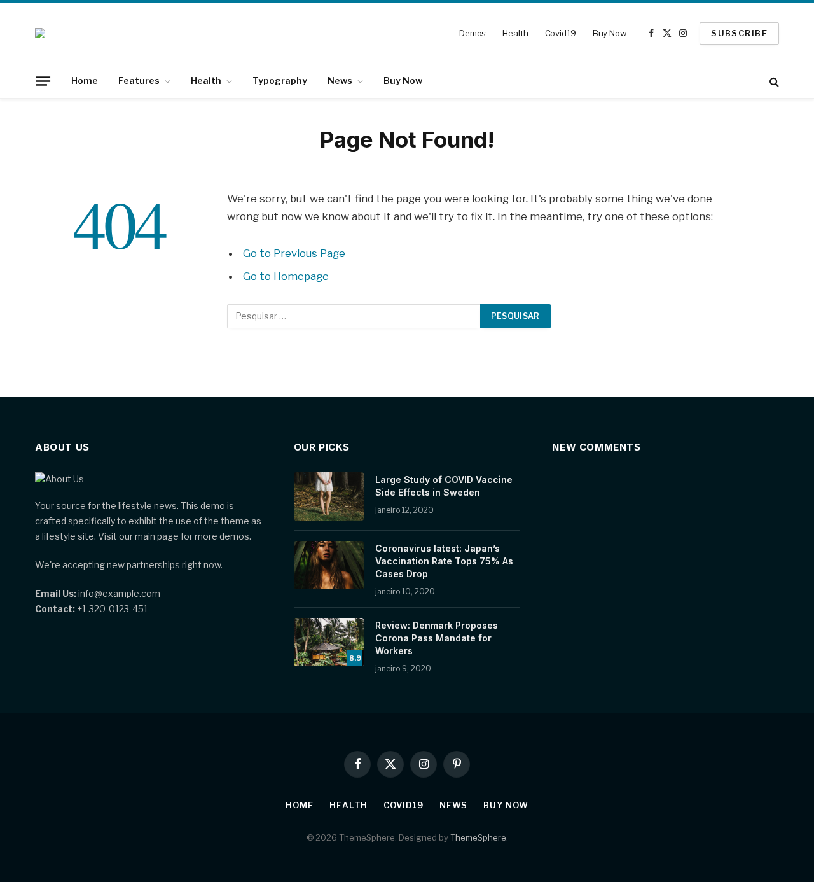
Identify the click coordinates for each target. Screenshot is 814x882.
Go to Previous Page (294, 253)
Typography (279, 80)
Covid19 (560, 33)
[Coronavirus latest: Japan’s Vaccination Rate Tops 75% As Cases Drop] (329, 565)
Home (84, 80)
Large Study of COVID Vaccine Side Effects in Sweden (444, 486)
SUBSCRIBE (739, 33)
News (340, 80)
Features (139, 80)
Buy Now (609, 33)
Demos (472, 33)
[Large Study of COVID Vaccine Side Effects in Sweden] (329, 496)
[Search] (773, 81)
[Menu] (43, 81)
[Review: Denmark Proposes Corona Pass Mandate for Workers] (329, 642)
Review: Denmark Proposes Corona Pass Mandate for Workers (436, 638)
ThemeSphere (478, 837)
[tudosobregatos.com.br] (40, 33)
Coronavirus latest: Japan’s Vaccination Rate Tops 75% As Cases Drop (444, 561)
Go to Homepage (286, 276)
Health (515, 33)
